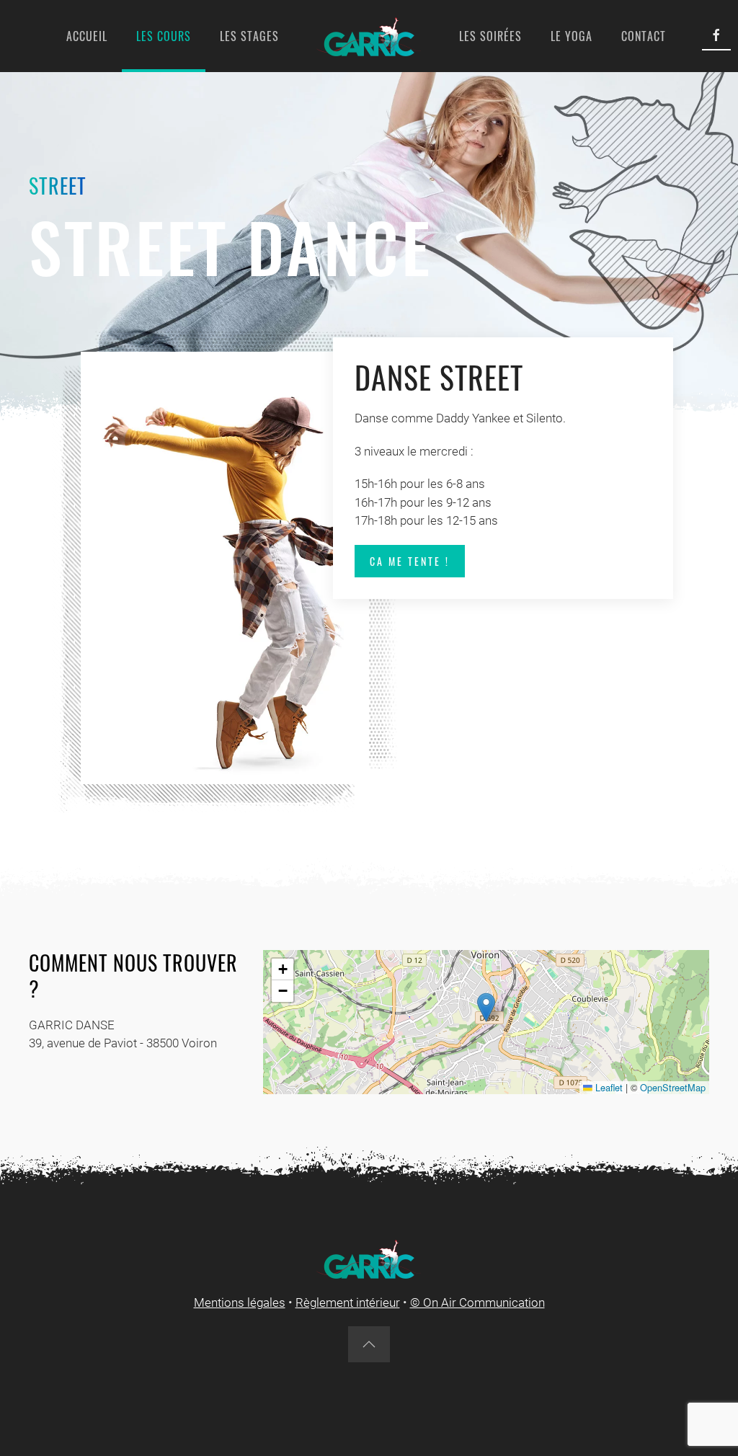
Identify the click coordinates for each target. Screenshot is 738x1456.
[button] (486, 1007)
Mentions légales (239, 1302)
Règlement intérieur (347, 1302)
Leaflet (607, 1087)
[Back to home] (369, 36)
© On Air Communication (477, 1302)
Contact (643, 36)
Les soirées (490, 36)
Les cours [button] (163, 36)
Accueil (86, 36)
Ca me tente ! (410, 561)
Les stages (249, 36)
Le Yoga (571, 36)
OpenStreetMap (673, 1087)
